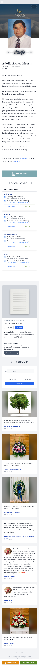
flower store (16, 161)
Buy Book (19, 327)
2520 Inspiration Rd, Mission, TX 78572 (19, 263)
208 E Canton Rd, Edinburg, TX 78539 (18, 202)
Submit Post (19, 383)
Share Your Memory (12, 353)
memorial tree (24, 158)
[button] (19, 404)
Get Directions (11, 206)
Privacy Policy (14, 658)
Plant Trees (27, 206)
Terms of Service (24, 658)
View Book (9, 327)
